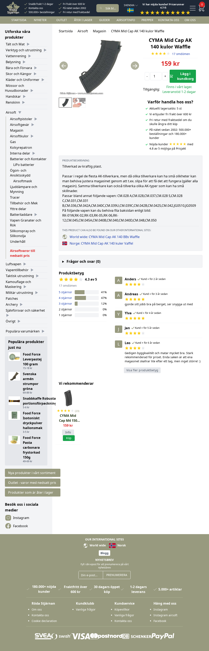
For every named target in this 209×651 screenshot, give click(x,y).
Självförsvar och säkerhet (25, 310)
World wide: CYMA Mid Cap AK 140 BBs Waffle (105, 237)
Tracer (15, 197)
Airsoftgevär (19, 124)
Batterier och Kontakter (28, 159)
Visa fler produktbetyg (142, 370)
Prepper (147, 20)
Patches (12, 298)
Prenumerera (116, 575)
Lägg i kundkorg (185, 76)
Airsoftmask (22, 181)
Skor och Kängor (19, 74)
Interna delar (20, 153)
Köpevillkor (122, 609)
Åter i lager (83, 20)
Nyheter (40, 20)
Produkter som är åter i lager (30, 492)
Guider (104, 20)
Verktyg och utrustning (24, 50)
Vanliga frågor (86, 609)
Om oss (190, 20)
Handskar (13, 96)
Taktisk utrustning (20, 276)
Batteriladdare (21, 214)
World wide (97, 545)
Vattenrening (16, 56)
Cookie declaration (44, 621)
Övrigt (11, 321)
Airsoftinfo (126, 20)
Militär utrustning (19, 292)
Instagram (21, 518)
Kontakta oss (36, 8)
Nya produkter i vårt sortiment (32, 473)
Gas (13, 142)
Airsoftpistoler (21, 119)
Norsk (121, 545)
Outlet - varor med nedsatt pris (32, 482)
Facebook (20, 526)
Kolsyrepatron (21, 147)
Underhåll (17, 241)
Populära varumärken (23, 331)
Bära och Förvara (19, 68)
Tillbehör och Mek (24, 203)
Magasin (16, 130)
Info (68, 432)
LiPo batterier (23, 164)
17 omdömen (170, 54)
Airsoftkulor (19, 136)
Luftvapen (13, 264)
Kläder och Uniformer (22, 79)
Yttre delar (18, 209)
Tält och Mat (15, 44)
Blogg (104, 553)
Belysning (13, 62)
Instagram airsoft (165, 615)
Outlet (61, 20)
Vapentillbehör (17, 270)
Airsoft (11, 112)
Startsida (18, 20)
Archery (12, 304)
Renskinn (13, 102)
